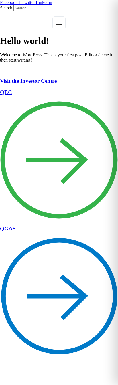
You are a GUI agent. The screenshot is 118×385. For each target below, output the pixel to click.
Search (6, 7)
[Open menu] (59, 22)
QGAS (8, 229)
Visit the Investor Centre (28, 81)
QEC (6, 92)
